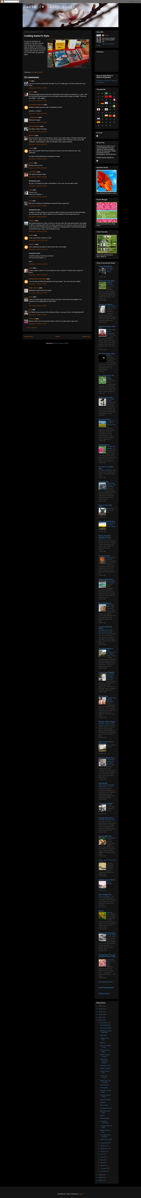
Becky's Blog (103, 696)
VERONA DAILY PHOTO (107, 880)
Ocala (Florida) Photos (107, 521)
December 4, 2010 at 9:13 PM (38, 324)
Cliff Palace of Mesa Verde (107, 819)
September (104, 1148)
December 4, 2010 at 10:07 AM (38, 240)
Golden (102, 1115)
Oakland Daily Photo (106, 579)
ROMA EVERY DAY (105, 836)
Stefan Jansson (34, 288)
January (103, 1171)
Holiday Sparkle (105, 1068)
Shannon (32, 220)
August (103, 1151)
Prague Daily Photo (105, 266)
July (102, 1154)
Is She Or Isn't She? (104, 1072)
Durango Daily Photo (106, 818)
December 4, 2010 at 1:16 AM (38, 88)
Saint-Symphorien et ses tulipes (111, 652)
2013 (100, 1012)
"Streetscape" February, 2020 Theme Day (111, 485)
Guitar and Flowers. (103, 1076)
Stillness (102, 1043)
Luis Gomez (33, 172)
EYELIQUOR (103, 783)
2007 (100, 1180)
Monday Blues (104, 1118)
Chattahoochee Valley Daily (37, 279)
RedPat (31, 235)
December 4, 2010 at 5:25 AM (38, 159)
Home (57, 336)
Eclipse (109, 355)
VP (30, 81)
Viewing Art (103, 1087)
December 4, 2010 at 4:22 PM (38, 293)
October (103, 1146)
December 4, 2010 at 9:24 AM (38, 231)
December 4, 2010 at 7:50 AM (38, 206)
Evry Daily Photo (104, 419)
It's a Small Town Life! (106, 375)
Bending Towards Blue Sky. (105, 1031)
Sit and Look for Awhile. (105, 1096)
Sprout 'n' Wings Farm (106, 758)
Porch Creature (111, 306)
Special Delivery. (105, 1099)
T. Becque (32, 318)
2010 (100, 1020)
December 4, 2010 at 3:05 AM (38, 122)
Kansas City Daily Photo (107, 933)
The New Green (105, 1065)
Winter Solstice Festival (105, 1055)
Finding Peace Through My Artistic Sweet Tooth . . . (107, 956)
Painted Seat (104, 1085)
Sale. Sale (102, 539)
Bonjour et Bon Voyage (107, 721)
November (104, 1143)
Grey (108, 745)
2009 (100, 1175)
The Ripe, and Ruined (105, 470)
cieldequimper (33, 117)
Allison (31, 92)
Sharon (31, 163)
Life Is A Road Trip (105, 894)
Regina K (32, 135)
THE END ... (111, 912)
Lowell (31, 148)
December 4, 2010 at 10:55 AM (38, 249)
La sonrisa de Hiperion (36, 104)
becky (31, 297)
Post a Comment (32, 327)
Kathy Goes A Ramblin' (107, 672)
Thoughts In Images (106, 803)
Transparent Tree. (106, 1108)
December (104, 1022)
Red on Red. (104, 1105)
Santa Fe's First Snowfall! (105, 1081)
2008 (100, 1177)
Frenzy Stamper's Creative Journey (105, 536)
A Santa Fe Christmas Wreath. (104, 1061)
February (104, 1168)
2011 (100, 1017)
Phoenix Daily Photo (106, 397)
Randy (106, 35)
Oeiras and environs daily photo (106, 742)
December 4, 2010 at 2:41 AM (38, 113)
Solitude (102, 1102)
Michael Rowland (34, 126)
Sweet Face (110, 508)
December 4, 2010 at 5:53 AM (38, 186)
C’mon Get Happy (104, 896)
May (102, 1160)
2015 (100, 1006)
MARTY (101, 911)
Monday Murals (111, 934)
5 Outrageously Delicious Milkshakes (111, 699)
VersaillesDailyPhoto (106, 648)
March (103, 1165)
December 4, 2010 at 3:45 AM (38, 131)
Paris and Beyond (105, 603)
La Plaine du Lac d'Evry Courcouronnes (111, 422)
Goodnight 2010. (105, 1025)
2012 (100, 1014)
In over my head (104, 556)
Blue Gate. (103, 1035)
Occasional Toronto (106, 304)
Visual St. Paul (104, 481)
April (102, 1162)
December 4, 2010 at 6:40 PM (38, 315)
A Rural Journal (104, 993)
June (102, 1157)
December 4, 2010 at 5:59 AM (38, 197)
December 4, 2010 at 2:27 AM (38, 100)
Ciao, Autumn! (111, 838)
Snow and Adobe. (106, 1028)
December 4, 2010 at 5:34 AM (38, 168)
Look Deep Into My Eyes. (105, 1135)
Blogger (81, 1194)
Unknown (32, 244)
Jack (30, 309)
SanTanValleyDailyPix (106, 987)
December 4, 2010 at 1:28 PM (38, 284)
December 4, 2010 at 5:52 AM (38, 177)
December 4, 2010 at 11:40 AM (38, 264)
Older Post (86, 336)
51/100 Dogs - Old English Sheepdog (111, 675)
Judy (30, 201)
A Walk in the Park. (104, 1039)
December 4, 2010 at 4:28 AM (38, 144)
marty (31, 268)
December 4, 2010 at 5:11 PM (38, 306)
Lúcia (30, 190)
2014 (100, 1009)
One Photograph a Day (107, 353)
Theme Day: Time (106, 1139)
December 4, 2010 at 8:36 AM (38, 217)
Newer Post (28, 336)
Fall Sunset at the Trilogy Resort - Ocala (111, 524)
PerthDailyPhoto (104, 445)
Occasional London (106, 982)
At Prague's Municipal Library (110, 269)
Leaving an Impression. (104, 1122)
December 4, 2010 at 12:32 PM (38, 275)
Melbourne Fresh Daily (107, 281)
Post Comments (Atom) (61, 343)
